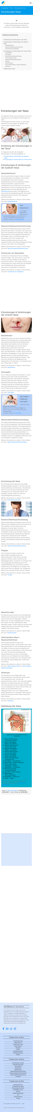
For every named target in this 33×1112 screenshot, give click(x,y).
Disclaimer (13, 1107)
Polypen (7, 61)
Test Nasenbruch (19, 219)
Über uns (6, 1107)
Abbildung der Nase (9, 68)
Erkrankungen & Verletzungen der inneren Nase (17, 51)
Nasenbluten (8, 52)
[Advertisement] (16, 89)
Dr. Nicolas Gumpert (12, 790)
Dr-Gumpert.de (5, 8)
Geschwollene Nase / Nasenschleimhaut (15, 64)
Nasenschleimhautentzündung (13, 59)
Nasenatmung (5, 191)
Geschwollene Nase (13, 666)
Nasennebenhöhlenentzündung (13, 56)
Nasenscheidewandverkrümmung (14, 47)
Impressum (20, 1107)
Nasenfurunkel (9, 63)
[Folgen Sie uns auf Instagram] (15, 1028)
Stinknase (7, 66)
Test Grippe (18, 413)
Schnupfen (8, 54)
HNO (11, 8)
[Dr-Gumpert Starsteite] (3, 3)
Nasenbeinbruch (9, 45)
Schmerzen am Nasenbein (12, 48)
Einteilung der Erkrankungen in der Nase (15, 39)
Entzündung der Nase (10, 57)
